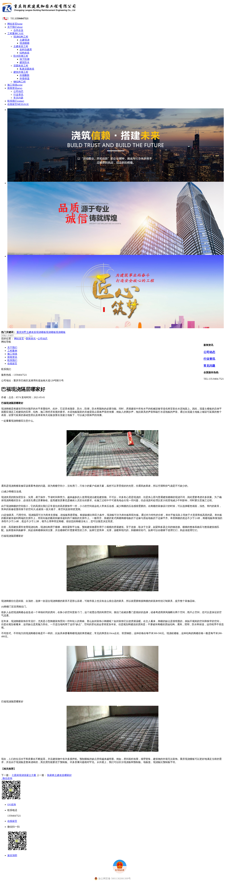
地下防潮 (24, 59)
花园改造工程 (20, 65)
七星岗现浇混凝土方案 (24, 775)
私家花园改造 (27, 69)
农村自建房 (26, 49)
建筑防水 (24, 62)
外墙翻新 (24, 75)
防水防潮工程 (20, 56)
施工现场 (14, 85)
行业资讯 (18, 94)
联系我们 (15, 101)
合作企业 (18, 30)
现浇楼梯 (24, 43)
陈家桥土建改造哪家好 (59, 775)
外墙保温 (24, 78)
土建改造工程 (20, 46)
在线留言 (18, 104)
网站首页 (14, 24)
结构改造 (24, 52)
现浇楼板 (41, 332)
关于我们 (14, 27)
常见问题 (18, 97)
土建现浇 (24, 40)
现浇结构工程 (20, 36)
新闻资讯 (14, 88)
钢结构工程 (19, 81)
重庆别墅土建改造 (26, 332)
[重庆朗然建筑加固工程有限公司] (39, 13)
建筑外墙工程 (20, 72)
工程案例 (15, 33)
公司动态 (18, 91)
